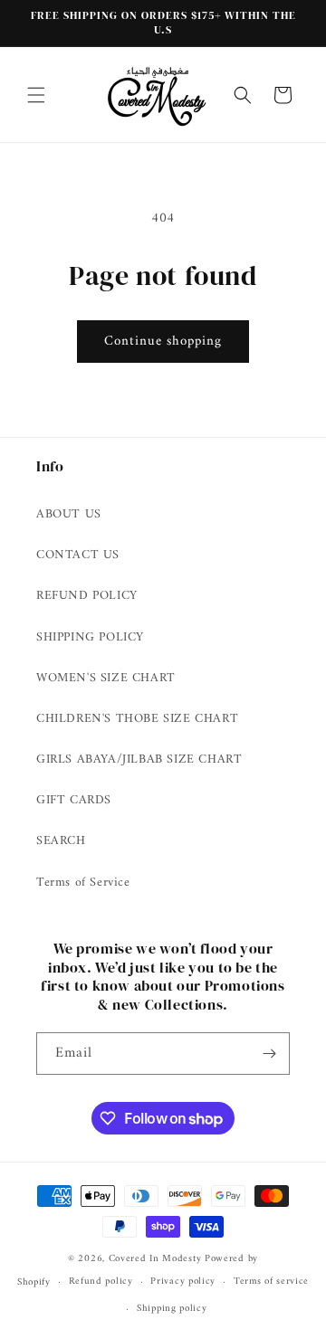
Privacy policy (183, 1281)
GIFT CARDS (73, 800)
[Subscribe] (269, 1053)
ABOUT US (68, 514)
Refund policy (101, 1281)
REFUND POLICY (87, 595)
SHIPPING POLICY (90, 637)
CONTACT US (78, 555)
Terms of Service (83, 882)
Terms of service (271, 1281)
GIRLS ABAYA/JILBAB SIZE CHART (139, 759)
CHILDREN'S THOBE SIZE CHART (137, 718)
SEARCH (61, 841)
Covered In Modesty (155, 1258)
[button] (36, 95)
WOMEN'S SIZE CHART (106, 678)
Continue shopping (163, 341)
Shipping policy (172, 1308)
